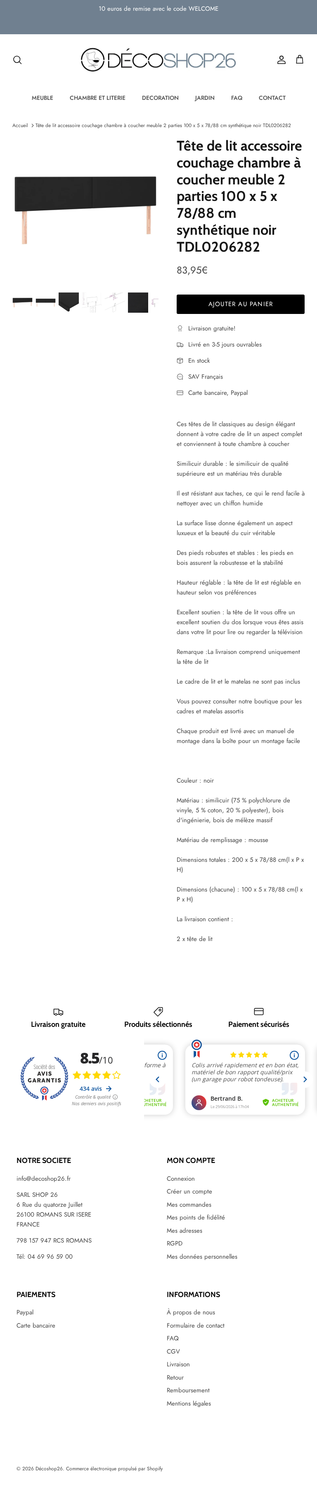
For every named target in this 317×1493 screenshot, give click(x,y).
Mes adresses (184, 1230)
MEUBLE (42, 98)
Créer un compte (189, 1191)
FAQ (236, 98)
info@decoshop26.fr (44, 1178)
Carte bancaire (36, 1325)
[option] (85, 210)
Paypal (25, 1312)
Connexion (181, 1178)
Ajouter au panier (240, 304)
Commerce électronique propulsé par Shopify (114, 1468)
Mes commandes (189, 1204)
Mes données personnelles (202, 1256)
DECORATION (160, 98)
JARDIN (205, 98)
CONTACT (272, 98)
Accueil (20, 125)
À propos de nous (191, 1312)
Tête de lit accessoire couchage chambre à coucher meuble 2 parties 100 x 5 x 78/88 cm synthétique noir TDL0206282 (163, 125)
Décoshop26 (49, 1468)
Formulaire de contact (196, 1325)
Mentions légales (189, 1403)
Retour (175, 1377)
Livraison (178, 1364)
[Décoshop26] (158, 60)
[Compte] (279, 60)
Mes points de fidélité (196, 1217)
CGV (173, 1351)
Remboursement (188, 1390)
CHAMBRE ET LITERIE (97, 98)
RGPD (174, 1243)
